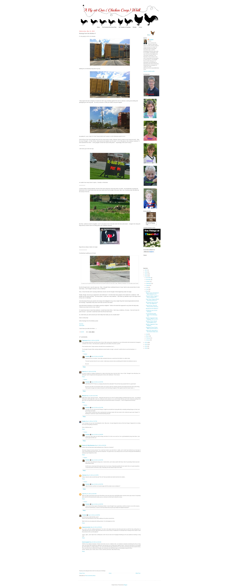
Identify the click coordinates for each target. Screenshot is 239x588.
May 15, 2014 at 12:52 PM (97, 460)
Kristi (83, 371)
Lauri (83, 493)
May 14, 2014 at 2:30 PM (93, 340)
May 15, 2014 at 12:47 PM (97, 407)
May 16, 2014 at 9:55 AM (96, 527)
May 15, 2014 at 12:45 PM (97, 382)
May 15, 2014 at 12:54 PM (97, 484)
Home (98, 27)
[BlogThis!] (90, 332)
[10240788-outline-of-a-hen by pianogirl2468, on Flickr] (152, 34)
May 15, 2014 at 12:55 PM (97, 504)
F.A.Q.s (140, 27)
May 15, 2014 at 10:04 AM (90, 493)
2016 (146, 272)
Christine (87, 356)
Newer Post (82, 573)
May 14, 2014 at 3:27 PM (90, 371)
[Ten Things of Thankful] (152, 246)
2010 (146, 348)
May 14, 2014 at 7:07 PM (91, 421)
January (148, 340)
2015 (146, 274)
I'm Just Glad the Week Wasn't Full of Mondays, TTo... (151, 315)
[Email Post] (87, 331)
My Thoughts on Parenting (124, 27)
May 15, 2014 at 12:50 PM (94, 515)
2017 (146, 270)
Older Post (138, 573)
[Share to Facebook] (92, 332)
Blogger (125, 584)
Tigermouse (85, 340)
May (147, 291)
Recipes (134, 27)
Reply (83, 351)
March (147, 336)
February (148, 338)
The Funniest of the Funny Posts (109, 27)
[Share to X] (91, 332)
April (147, 334)
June (147, 289)
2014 (146, 275)
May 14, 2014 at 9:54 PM (100, 445)
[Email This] (89, 332)
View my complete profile (149, 71)
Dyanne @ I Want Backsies (88, 445)
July (147, 287)
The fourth (81, 325)
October (148, 281)
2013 (146, 342)
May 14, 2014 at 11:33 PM (92, 475)
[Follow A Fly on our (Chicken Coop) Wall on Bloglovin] (148, 252)
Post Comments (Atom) (90, 575)
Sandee (84, 421)
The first (81, 324)
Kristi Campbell (85, 542)
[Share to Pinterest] (93, 332)
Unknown (84, 475)
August (147, 285)
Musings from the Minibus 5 (152, 308)
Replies (85, 354)
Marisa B (84, 395)
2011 (146, 346)
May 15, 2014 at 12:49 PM (97, 434)
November (148, 279)
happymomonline (86, 527)
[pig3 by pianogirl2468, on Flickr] (148, 34)
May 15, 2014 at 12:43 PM (97, 356)
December (148, 277)
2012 (146, 344)
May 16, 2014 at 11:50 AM (95, 542)
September (148, 283)
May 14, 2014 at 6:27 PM (92, 395)
